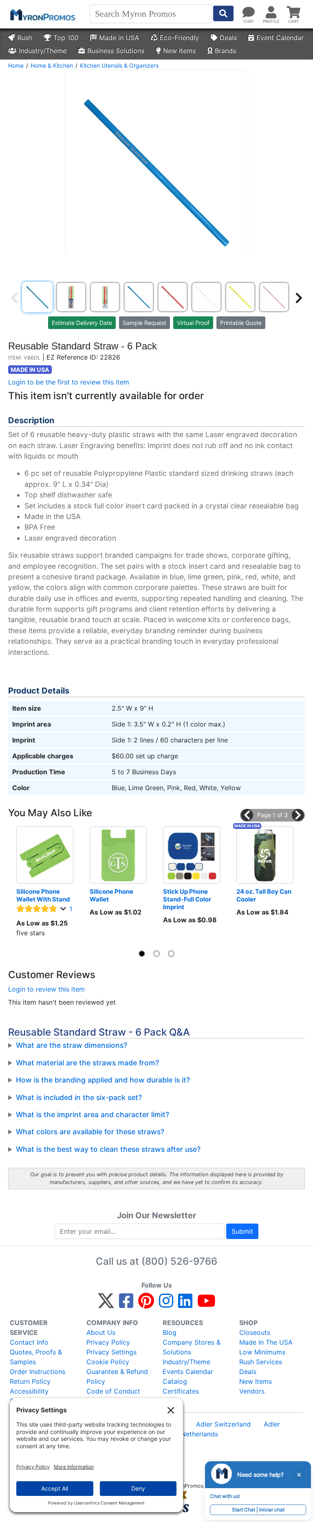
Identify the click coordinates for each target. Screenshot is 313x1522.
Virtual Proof (193, 322)
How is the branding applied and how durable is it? (103, 1080)
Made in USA (119, 37)
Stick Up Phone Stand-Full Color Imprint (187, 899)
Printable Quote (241, 322)
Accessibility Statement (29, 1396)
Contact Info (29, 1342)
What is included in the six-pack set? (79, 1097)
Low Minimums (262, 1352)
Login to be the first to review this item (68, 382)
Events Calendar (188, 1371)
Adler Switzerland (223, 1424)
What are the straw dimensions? (71, 1045)
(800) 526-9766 (179, 1261)
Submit (242, 1231)
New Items (179, 50)
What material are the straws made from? (87, 1062)
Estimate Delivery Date (82, 322)
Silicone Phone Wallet (112, 895)
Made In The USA (266, 1342)
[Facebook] (126, 1304)
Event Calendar (280, 37)
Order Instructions (37, 1371)
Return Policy (30, 1381)
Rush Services (260, 1362)
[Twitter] (106, 1304)
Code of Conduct (113, 1391)
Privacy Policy (108, 1342)
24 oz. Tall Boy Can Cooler (264, 895)
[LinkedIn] (185, 1304)
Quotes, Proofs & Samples (36, 1357)
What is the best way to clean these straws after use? (108, 1149)
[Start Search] (223, 13)
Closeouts (254, 1332)
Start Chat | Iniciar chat (258, 1510)
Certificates (181, 1391)
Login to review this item (46, 989)
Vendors (252, 1391)
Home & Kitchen (52, 65)
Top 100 (65, 37)
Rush (24, 37)
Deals (228, 37)
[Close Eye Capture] (299, 1475)
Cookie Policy (107, 1362)
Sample (144, 322)
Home (16, 65)
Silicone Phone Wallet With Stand (43, 895)
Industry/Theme (42, 50)
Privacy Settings (111, 1352)
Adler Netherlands (190, 1434)
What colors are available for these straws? (90, 1131)
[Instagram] (166, 1304)
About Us (100, 1332)
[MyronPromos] (42, 14)
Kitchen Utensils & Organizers (119, 65)
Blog (169, 1332)
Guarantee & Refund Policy (117, 1376)
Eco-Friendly (179, 37)
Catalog (175, 1381)
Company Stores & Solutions (191, 1347)
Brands (225, 50)
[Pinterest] (146, 1304)
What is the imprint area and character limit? (92, 1114)
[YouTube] (206, 1304)
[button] (247, 815)
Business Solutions (115, 50)
